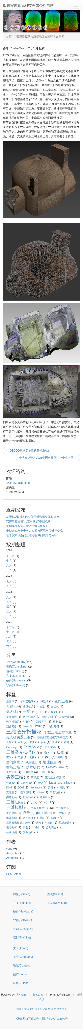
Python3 (21, 994)
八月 (9, 636)
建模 (34, 802)
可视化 (11, 706)
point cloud (44, 812)
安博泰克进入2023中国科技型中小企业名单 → (48, 457)
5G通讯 (44, 701)
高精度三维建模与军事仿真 (52, 737)
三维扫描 (14, 802)
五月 (9, 586)
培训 (31, 742)
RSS (9, 874)
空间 (8, 757)
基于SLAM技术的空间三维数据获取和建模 (32, 516)
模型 (47, 802)
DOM (21, 787)
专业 (54, 742)
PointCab (50, 747)
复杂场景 (28, 832)
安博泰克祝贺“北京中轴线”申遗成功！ (29, 521)
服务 (43, 742)
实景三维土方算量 (58, 732)
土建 (50, 822)
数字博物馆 (12, 721)
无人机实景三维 (18, 736)
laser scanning (60, 782)
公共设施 (11, 832)
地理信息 (50, 761)
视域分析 (11, 827)
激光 (47, 752)
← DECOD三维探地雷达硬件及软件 (28, 450)
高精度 (35, 777)
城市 (37, 827)
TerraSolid (31, 746)
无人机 (11, 711)
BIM (28, 721)
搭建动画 (11, 797)
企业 (20, 742)
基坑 (42, 818)
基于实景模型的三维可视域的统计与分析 (31, 535)
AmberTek (17, 48)
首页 (9, 36)
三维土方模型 (53, 777)
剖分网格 (11, 726)
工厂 (41, 712)
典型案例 (53, 726)
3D (42, 757)
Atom (17, 874)
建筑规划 (47, 717)
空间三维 (61, 701)
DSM (9, 787)
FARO (38, 726)
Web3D (10, 782)
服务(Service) (21, 894)
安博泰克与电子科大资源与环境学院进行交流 (34, 530)
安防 (25, 827)
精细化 (55, 818)
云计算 (10, 701)
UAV (40, 782)
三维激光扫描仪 (21, 752)
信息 (20, 757)
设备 (31, 757)
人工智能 (57, 757)
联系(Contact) (22, 965)
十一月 (10, 556)
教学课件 (28, 818)
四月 (9, 606)
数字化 (54, 712)
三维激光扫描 (21, 731)
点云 (26, 812)
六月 (9, 565)
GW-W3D (26, 782)
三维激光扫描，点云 (18, 822)
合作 (8, 742)
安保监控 (11, 717)
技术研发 (33, 766)
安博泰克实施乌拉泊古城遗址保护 (27, 526)
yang (9, 848)
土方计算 (11, 772)
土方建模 (11, 813)
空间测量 (13, 761)
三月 (9, 611)
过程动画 (28, 797)
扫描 (60, 752)
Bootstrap (37, 994)
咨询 (66, 742)
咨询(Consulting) (16, 666)
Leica (26, 726)
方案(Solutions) (16, 676)
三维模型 (14, 807)
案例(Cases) (55, 894)
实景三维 (14, 777)
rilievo (40, 792)
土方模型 (28, 772)
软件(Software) (15, 685)
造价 (38, 822)
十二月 (10, 627)
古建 (42, 706)
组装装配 (11, 818)
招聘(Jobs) (20, 974)
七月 (9, 560)
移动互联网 (26, 701)
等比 (62, 787)
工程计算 (64, 717)
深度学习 (41, 721)
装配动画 (55, 792)
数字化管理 (29, 717)
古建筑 (55, 706)
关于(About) (20, 948)
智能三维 (13, 766)
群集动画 (45, 797)
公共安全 (51, 827)
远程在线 (28, 706)
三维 (27, 711)
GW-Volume (55, 766)
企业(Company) (16, 662)
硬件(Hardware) (16, 680)
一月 (9, 616)
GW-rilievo (36, 787)
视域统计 (64, 822)
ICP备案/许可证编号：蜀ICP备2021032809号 (42, 1018)
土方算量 (61, 808)
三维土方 (45, 772)
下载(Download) (57, 903)
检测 (55, 721)
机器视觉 (31, 762)
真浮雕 (10, 792)
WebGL (62, 813)
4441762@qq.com (18, 483)
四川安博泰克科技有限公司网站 (28, 5)
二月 (9, 570)
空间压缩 (25, 792)
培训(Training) (15, 671)
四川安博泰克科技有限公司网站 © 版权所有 (41, 1009)
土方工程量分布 (40, 808)
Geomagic (12, 747)
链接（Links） (22, 983)
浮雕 (50, 787)
